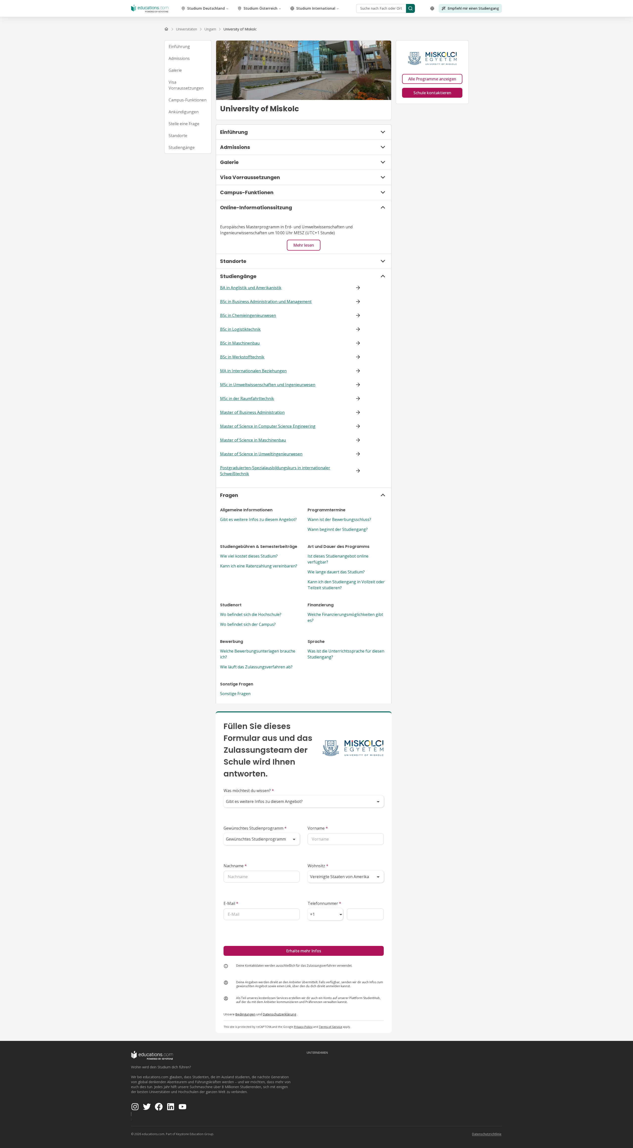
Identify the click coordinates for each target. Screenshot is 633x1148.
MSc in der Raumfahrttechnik (247, 398)
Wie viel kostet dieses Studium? (249, 556)
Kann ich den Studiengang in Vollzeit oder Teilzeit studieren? (346, 584)
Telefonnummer (324, 903)
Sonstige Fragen (235, 693)
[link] (240, 29)
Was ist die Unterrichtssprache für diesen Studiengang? (346, 654)
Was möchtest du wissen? (249, 790)
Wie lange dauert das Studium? (336, 572)
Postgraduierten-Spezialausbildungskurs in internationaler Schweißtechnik (275, 470)
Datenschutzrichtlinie (486, 1134)
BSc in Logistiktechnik (240, 329)
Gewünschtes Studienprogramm (255, 828)
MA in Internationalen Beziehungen (253, 371)
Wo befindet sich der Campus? (248, 624)
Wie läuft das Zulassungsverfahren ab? (256, 667)
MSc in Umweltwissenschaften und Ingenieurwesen (267, 384)
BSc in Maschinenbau (240, 343)
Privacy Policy (303, 1027)
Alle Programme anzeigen (432, 79)
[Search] (410, 8)
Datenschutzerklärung (279, 1014)
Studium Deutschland (206, 8)
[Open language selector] (432, 8)
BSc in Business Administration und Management (266, 301)
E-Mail (231, 903)
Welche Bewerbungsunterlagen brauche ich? (257, 654)
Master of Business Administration (252, 412)
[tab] (188, 46)
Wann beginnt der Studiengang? (338, 529)
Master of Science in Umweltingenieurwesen (261, 454)
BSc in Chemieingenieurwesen (248, 315)
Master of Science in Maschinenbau (253, 440)
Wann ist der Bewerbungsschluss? (339, 519)
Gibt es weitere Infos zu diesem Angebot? (258, 519)
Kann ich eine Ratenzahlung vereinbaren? (258, 566)
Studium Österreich (260, 8)
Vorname (318, 828)
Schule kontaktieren (432, 92)
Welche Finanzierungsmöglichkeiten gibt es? (345, 617)
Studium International (315, 8)
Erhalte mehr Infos (303, 951)
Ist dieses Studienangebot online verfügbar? (338, 559)
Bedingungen (245, 1014)
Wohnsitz (318, 865)
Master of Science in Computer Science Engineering (268, 426)
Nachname (235, 865)
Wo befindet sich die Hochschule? (250, 614)
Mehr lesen (303, 245)
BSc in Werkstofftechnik (242, 357)
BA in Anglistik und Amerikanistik (250, 287)
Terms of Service (330, 1027)
